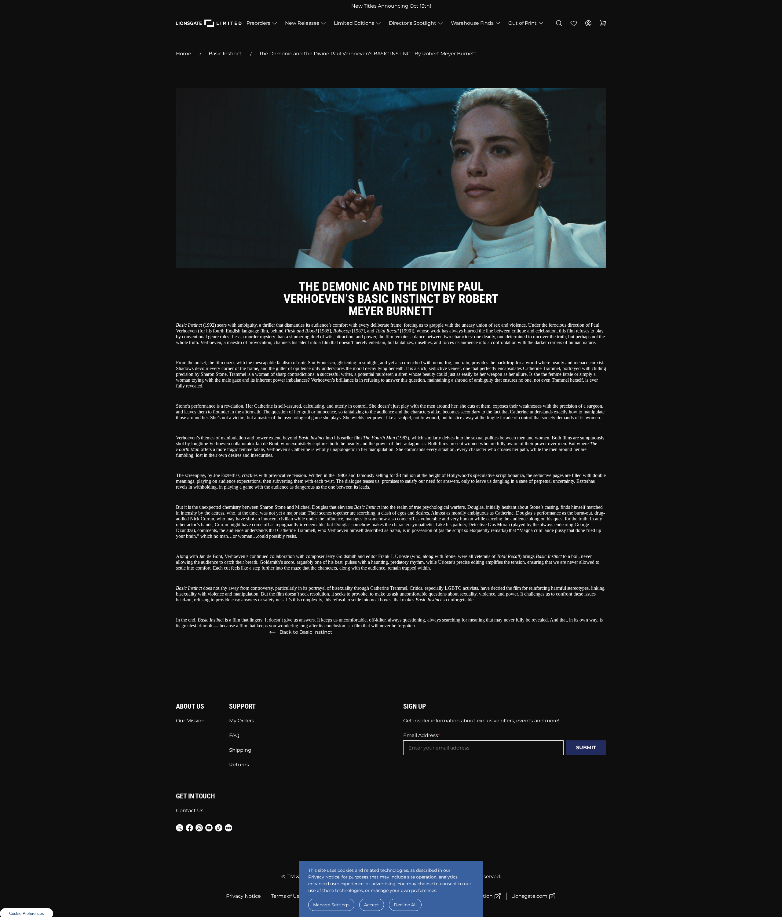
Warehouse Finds (472, 23)
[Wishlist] (573, 23)
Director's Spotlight (412, 23)
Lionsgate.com (529, 896)
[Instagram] (199, 829)
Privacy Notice (243, 896)
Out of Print (522, 23)
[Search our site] (559, 23)
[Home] (209, 23)
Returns (239, 765)
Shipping (240, 750)
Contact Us (189, 810)
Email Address (420, 735)
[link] (26, 913)
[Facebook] (189, 829)
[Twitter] (179, 829)
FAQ (234, 735)
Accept (371, 905)
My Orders (241, 721)
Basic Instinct (225, 54)
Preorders (258, 23)
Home (183, 54)
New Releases (302, 23)
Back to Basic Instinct (306, 632)
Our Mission (190, 721)
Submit (586, 747)
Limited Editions (354, 23)
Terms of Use (286, 896)
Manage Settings (331, 905)
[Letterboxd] (228, 827)
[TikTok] (218, 829)
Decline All (405, 905)
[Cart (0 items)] (603, 23)
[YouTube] (209, 829)
